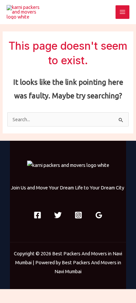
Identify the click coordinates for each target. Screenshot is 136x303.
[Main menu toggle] (122, 12)
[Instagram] (78, 215)
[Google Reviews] (99, 215)
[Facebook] (37, 215)
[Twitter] (58, 215)
